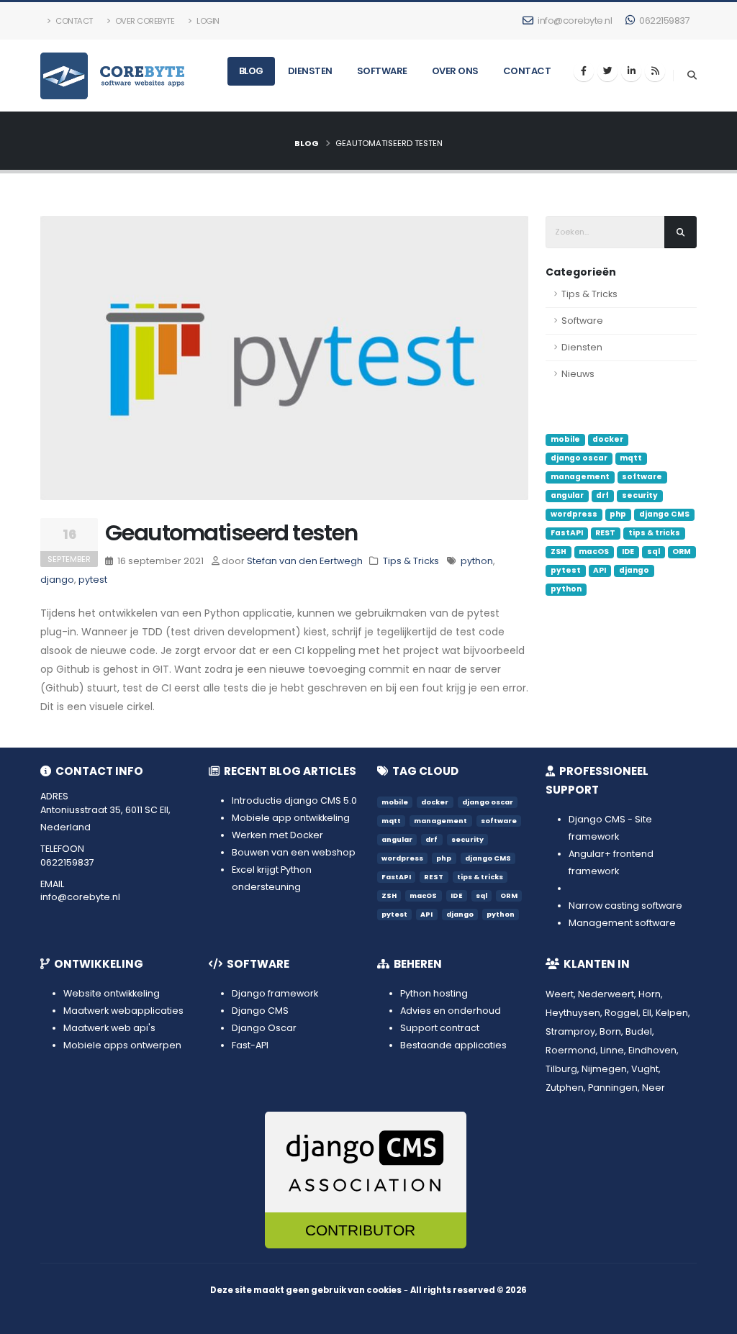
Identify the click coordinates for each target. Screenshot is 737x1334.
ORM (681, 551)
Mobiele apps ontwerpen (122, 1045)
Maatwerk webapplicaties (123, 1010)
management (580, 476)
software (642, 476)
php (618, 514)
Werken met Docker (277, 835)
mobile (565, 439)
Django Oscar (264, 1028)
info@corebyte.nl (574, 20)
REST (605, 532)
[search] (692, 75)
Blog (251, 71)
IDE (628, 551)
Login (207, 21)
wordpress (574, 514)
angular (567, 495)
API (599, 570)
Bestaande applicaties (453, 1045)
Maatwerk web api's (109, 1028)
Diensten (310, 71)
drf (602, 495)
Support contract (439, 1028)
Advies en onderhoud (450, 1010)
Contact (73, 21)
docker (607, 439)
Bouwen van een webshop (294, 852)
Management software (622, 923)
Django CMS (260, 1010)
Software (382, 71)
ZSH (558, 551)
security (640, 495)
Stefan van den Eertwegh (305, 561)
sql (653, 551)
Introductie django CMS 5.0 (294, 800)
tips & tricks (654, 532)
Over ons (455, 71)
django (634, 570)
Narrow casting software (625, 905)
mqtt (631, 458)
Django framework (275, 993)
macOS (594, 551)
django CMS (664, 514)
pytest (566, 570)
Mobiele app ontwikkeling (291, 818)
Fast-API (250, 1045)
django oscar (579, 458)
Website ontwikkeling (111, 993)
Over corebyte (143, 21)
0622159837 (664, 20)
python (566, 589)
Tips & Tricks (589, 294)
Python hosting (434, 993)
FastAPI (567, 532)
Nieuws (577, 374)
